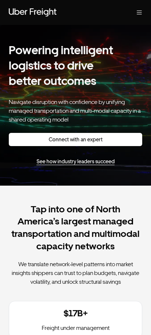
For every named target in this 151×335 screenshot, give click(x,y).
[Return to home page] (61, 12)
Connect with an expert (76, 139)
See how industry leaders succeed (76, 161)
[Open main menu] (133, 12)
